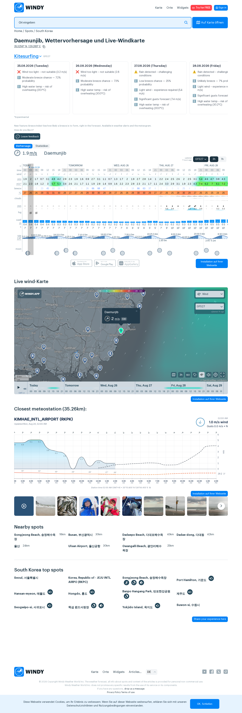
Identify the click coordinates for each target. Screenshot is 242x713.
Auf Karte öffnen (212, 22)
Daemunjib (55, 153)
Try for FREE (203, 8)
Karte (158, 7)
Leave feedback (30, 136)
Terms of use (127, 692)
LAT (19, 238)
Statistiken (42, 146)
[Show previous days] (24, 388)
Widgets (182, 7)
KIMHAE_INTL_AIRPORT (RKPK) (43, 419)
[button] (44, 46)
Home (18, 31)
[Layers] (174, 375)
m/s (33, 153)
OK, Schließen (204, 704)
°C (20, 193)
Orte (170, 7)
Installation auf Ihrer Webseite (212, 263)
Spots (29, 31)
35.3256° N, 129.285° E (27, 46)
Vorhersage (23, 146)
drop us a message (134, 689)
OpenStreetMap (209, 380)
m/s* (18, 184)
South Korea (44, 31)
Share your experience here (210, 619)
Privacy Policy (114, 692)
